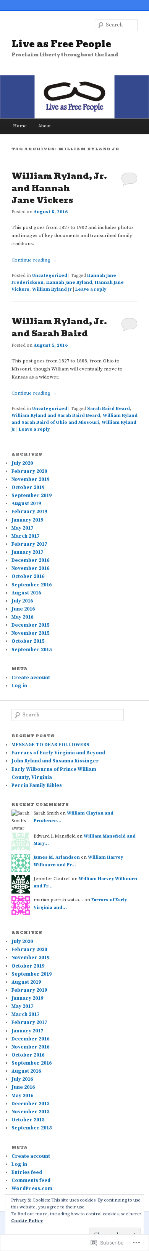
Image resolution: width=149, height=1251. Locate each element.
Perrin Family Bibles (36, 785)
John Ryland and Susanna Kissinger (55, 761)
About (44, 126)
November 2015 (30, 633)
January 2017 (27, 552)
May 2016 (22, 617)
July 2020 (22, 463)
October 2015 (27, 641)
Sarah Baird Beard (108, 409)
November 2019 (30, 479)
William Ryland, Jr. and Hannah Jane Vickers (59, 188)
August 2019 (26, 503)
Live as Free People (61, 43)
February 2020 (29, 471)
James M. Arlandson (57, 857)
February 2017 (29, 544)
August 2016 (26, 593)
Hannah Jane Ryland (69, 282)
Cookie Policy (27, 1221)
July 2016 (22, 601)
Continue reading (34, 260)
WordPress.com (31, 1188)
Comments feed (30, 1180)
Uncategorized (49, 275)
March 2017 (25, 536)
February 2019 (29, 512)
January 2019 (27, 520)
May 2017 (22, 528)
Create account (30, 678)
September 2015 (31, 650)
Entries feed (26, 1172)
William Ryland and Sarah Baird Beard (55, 415)
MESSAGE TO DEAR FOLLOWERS (50, 745)
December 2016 (30, 560)
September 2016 (31, 585)
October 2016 (27, 576)
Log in (19, 686)
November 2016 (30, 568)
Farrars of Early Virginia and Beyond (58, 753)
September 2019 (31, 495)
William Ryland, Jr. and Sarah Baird (59, 327)
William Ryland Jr (52, 289)
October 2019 (27, 487)
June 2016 (23, 609)
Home (20, 126)
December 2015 (30, 625)
